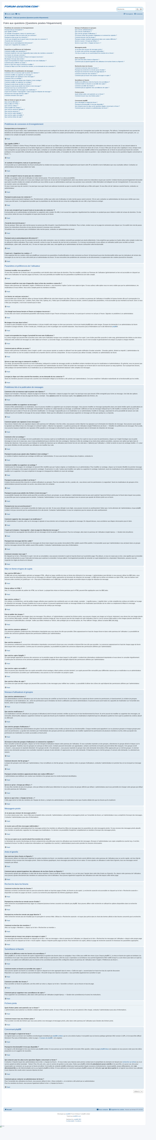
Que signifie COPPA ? (11, 31)
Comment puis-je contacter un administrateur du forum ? (91, 108)
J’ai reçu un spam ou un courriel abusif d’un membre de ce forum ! (94, 53)
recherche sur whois (129, 1062)
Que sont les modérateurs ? (83, 31)
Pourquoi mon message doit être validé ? (17, 93)
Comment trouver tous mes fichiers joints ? (87, 96)
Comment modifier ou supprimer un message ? (18, 74)
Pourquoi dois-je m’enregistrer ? (14, 29)
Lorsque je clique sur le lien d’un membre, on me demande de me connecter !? (30, 66)
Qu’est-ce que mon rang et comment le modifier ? (19, 64)
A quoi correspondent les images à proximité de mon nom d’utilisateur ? (25, 60)
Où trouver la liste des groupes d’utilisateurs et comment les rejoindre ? (96, 35)
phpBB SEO (77, 1119)
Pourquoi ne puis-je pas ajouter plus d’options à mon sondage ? (23, 80)
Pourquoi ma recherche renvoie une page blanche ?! (90, 71)
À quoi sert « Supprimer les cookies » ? (16, 45)
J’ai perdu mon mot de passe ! (13, 41)
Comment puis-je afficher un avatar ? (15, 62)
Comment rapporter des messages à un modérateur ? (21, 90)
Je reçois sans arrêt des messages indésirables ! (89, 51)
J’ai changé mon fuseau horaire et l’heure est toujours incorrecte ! (24, 57)
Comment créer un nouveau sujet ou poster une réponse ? (22, 73)
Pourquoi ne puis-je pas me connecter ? (16, 37)
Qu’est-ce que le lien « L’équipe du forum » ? (88, 43)
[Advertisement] (73, 1100)
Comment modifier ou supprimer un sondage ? (18, 82)
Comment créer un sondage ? (13, 78)
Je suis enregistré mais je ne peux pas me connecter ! (21, 35)
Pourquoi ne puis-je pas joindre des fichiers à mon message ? (23, 86)
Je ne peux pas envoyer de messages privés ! (88, 49)
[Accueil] (22, 6)
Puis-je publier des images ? (13, 107)
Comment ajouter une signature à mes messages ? (20, 76)
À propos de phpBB (45, 1038)
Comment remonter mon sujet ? (14, 95)
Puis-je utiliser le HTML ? (12, 103)
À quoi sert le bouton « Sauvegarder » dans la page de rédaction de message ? (28, 91)
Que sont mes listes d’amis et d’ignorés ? (87, 59)
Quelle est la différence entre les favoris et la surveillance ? (92, 82)
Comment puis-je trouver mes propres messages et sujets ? (93, 75)
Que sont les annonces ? (12, 111)
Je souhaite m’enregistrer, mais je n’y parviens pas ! (20, 33)
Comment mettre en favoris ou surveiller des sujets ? (90, 84)
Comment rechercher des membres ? (86, 73)
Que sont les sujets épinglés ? (13, 113)
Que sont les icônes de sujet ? (14, 117)
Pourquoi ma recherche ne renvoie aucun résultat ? (90, 70)
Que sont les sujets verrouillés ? (14, 115)
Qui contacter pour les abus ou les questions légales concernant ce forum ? (97, 106)
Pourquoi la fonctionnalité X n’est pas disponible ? (89, 104)
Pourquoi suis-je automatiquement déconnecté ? (19, 43)
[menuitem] (17, 13)
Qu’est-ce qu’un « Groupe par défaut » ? (87, 41)
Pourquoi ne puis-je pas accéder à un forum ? (18, 84)
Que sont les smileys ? (11, 105)
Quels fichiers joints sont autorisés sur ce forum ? (89, 94)
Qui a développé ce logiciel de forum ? (86, 102)
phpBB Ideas (104, 1049)
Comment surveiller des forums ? (85, 85)
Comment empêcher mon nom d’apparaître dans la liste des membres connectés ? (29, 53)
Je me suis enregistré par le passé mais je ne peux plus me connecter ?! (26, 39)
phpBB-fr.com (77, 1116)
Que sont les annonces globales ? (15, 109)
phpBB (114, 326)
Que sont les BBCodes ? (12, 102)
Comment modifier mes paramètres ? (16, 51)
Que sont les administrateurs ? (84, 29)
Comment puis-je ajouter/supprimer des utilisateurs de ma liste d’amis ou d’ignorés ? (99, 61)
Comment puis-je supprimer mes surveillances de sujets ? (92, 87)
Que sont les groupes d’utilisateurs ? (86, 33)
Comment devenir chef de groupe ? (85, 37)
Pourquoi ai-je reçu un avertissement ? (16, 88)
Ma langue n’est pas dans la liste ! (14, 59)
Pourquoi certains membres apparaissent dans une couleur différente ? (96, 39)
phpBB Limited (58, 1036)
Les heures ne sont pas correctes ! (15, 55)
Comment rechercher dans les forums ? (87, 68)
